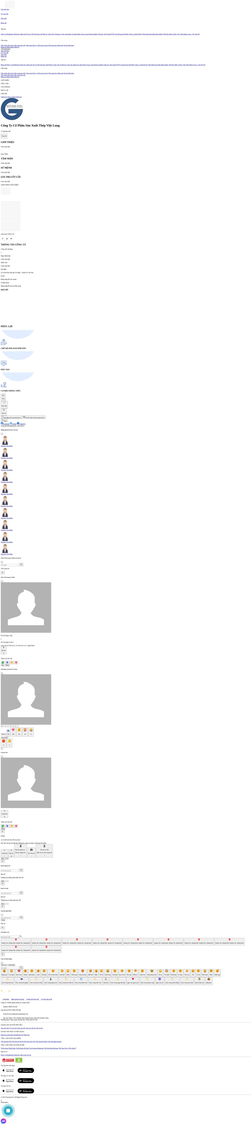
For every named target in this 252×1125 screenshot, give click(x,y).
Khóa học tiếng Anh (20, 34)
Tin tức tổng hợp (69, 45)
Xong (3, 920)
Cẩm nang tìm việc (19, 45)
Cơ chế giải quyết (46, 999)
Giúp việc (51, 34)
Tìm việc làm (5, 9)
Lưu (7, 858)
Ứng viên (4, 18)
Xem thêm (4, 737)
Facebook (6, 424)
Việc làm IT (72, 1048)
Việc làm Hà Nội (6, 1041)
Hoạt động (11, 965)
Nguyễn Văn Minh (7, 446)
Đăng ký (16, 47)
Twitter (14, 424)
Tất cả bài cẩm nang (7, 45)
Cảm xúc (4, 965)
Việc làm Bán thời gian (51, 1048)
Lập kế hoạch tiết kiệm (122, 34)
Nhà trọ (45, 34)
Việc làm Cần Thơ (29, 1041)
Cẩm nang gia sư (42, 45)
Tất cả (3, 734)
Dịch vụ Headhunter (7, 34)
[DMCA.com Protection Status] (18, 1062)
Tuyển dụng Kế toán (22, 1048)
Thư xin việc (30, 1028)
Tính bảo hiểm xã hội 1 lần (171, 34)
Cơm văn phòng (66, 34)
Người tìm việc (18, 1035)
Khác (5, 421)
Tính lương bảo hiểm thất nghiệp (152, 34)
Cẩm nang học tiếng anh (55, 45)
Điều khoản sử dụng (17, 999)
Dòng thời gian (17, 97)
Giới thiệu (5, 999)
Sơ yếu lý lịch (38, 1028)
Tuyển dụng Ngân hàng (8, 1048)
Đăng (7, 665)
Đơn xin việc (21, 1028)
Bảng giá (3, 23)
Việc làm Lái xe (63, 1048)
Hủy (3, 665)
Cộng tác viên (102, 34)
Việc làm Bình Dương (54, 1041)
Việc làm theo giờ (36, 34)
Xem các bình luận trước (9, 426)
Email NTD (110, 34)
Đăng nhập (10, 47)
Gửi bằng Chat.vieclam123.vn (12, 418)
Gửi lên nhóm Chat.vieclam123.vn (35, 418)
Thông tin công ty (6, 97)
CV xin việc (4, 14)
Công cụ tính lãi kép (135, 34)
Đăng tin (3, 47)
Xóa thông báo (6, 49)
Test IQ (197, 34)
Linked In (22, 424)
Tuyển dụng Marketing (36, 1048)
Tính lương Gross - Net (187, 34)
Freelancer (57, 34)
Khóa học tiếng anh (26, 65)
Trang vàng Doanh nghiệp (89, 34)
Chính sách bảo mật (32, 999)
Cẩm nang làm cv (31, 45)
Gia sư (29, 34)
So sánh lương (76, 34)
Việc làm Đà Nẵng (41, 1041)
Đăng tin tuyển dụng (7, 1035)
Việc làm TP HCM (17, 1041)
